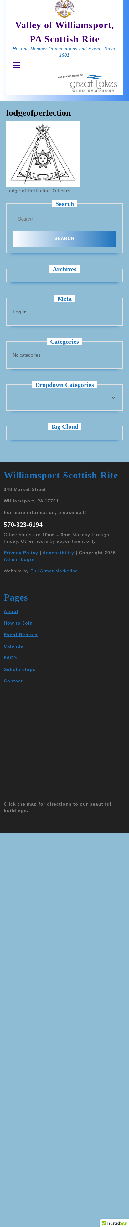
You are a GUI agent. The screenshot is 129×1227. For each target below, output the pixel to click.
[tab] (15, 65)
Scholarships (20, 669)
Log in (20, 311)
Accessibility (58, 552)
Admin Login (19, 559)
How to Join (18, 623)
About (11, 611)
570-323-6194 (23, 524)
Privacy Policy (21, 552)
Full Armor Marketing (54, 570)
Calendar (14, 646)
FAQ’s (11, 657)
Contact (13, 680)
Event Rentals (21, 634)
